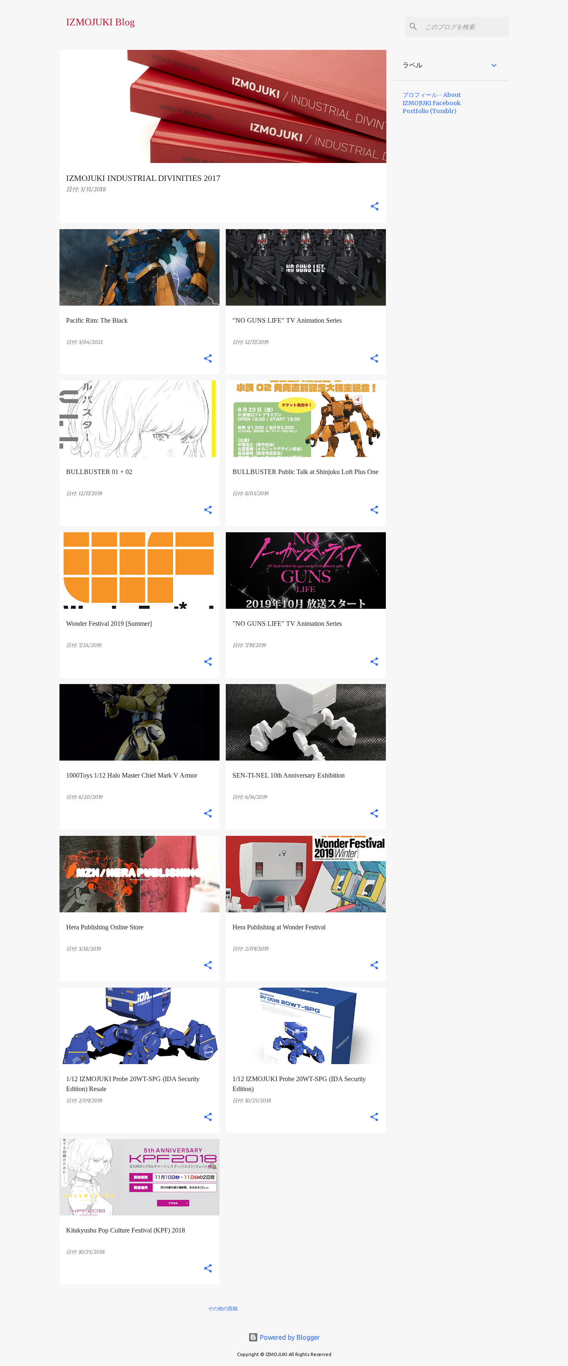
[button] (375, 206)
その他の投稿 (223, 1308)
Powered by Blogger (289, 1337)
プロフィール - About (432, 95)
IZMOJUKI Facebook (432, 103)
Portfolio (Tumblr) (430, 111)
